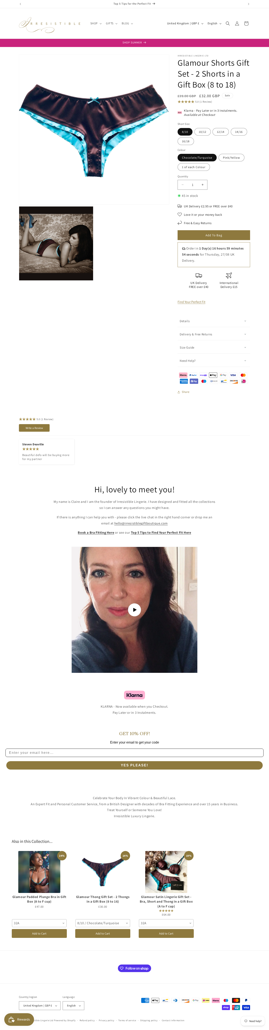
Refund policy (87, 1020)
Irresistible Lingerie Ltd (41, 1020)
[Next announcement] (248, 4)
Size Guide (187, 347)
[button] (95, 23)
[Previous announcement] (20, 4)
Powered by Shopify (65, 1020)
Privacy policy (106, 1020)
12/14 (220, 132)
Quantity (183, 176)
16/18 (186, 141)
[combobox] (39, 923)
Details (185, 321)
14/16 (239, 132)
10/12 (202, 132)
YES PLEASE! (134, 765)
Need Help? (188, 361)
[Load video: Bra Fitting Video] (134, 610)
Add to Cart (39, 933)
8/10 (185, 132)
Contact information (173, 1020)
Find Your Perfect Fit (191, 302)
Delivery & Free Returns (196, 334)
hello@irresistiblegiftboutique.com (141, 523)
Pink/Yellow (231, 157)
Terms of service (127, 1020)
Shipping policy (149, 1020)
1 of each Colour (194, 167)
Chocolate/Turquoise (197, 157)
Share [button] (186, 392)
